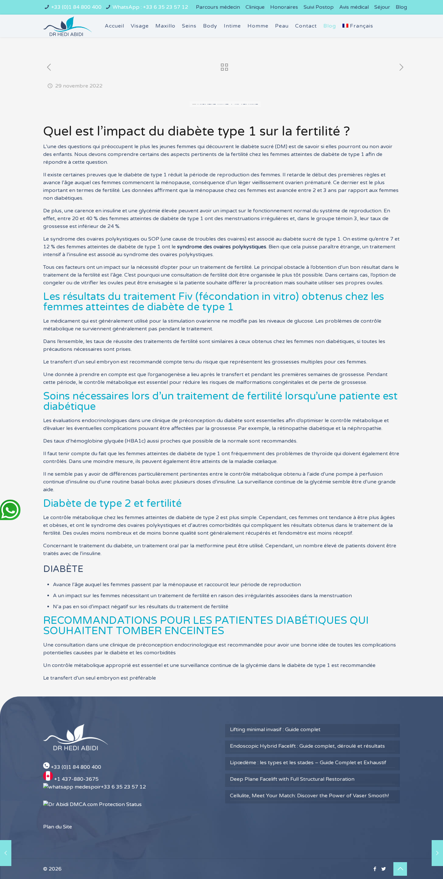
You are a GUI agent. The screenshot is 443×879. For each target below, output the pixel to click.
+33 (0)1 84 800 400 (76, 7)
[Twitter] (383, 869)
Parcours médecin (218, 7)
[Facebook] (374, 869)
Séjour (382, 7)
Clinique (255, 7)
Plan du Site (57, 827)
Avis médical (354, 7)
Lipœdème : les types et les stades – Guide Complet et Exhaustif (308, 762)
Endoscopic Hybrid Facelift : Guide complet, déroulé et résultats (307, 746)
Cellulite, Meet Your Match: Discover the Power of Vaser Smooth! (309, 795)
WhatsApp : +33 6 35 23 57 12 (150, 7)
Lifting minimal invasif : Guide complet (275, 729)
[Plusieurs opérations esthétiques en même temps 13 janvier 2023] (437, 853)
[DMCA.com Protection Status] (92, 804)
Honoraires (284, 7)
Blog (401, 7)
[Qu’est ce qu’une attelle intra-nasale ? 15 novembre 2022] (5, 853)
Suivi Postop (319, 7)
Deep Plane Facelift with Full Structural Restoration (292, 779)
